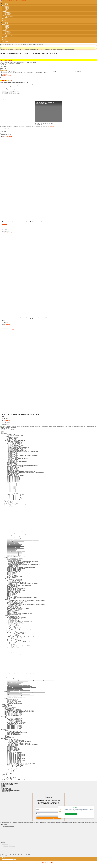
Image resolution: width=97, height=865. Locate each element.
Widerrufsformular (6, 791)
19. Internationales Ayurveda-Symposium (14, 679)
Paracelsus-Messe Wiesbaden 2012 (13, 480)
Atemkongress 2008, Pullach (12, 464)
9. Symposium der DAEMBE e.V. (13, 634)
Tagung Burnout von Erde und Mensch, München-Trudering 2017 (19, 686)
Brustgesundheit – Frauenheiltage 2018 (14, 693)
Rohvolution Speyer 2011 (11, 491)
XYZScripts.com (53, 862)
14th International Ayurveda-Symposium (14, 603)
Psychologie (6, 7)
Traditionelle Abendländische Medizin (11, 503)
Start (1, 49)
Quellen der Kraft (10, 515)
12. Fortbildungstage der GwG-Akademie (15, 442)
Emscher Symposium (11, 665)
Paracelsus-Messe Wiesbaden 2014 (13, 642)
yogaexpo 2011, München (11, 598)
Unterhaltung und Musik (9, 737)
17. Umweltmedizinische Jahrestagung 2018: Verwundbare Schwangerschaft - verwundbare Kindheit (26, 692)
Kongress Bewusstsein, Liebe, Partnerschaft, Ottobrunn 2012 (18, 608)
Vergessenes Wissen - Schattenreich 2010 (14, 576)
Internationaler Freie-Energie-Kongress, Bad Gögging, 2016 (18, 667)
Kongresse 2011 (7, 578)
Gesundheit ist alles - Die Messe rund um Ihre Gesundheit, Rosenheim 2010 (21, 471)
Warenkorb (4, 860)
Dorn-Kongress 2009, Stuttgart (12, 468)
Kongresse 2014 (7, 630)
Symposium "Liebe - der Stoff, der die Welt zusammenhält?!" (18, 694)
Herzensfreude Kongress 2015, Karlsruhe (14, 653)
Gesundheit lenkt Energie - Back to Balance (12, 709)
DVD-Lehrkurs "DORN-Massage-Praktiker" (15, 435)
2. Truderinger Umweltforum (12, 662)
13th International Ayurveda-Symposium (14, 443)
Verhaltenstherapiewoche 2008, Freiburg (14, 495)
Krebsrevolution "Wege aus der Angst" (14, 701)
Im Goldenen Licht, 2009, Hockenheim (14, 545)
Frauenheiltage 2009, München (13, 470)
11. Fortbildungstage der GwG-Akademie (14, 579)
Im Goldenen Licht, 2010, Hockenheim (14, 570)
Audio (3, 18)
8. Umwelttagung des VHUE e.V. (13, 460)
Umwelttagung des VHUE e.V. (12, 702)
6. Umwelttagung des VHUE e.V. (13, 456)
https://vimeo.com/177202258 (53, 126)
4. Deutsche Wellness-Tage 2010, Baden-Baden (15, 449)
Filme (3, 15)
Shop (3, 49)
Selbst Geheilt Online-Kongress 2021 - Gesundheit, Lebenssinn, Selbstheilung (19, 711)
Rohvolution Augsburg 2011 (12, 485)
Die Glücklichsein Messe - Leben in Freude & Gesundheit (17, 681)
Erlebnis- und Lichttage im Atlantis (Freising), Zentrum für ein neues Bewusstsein (22, 636)
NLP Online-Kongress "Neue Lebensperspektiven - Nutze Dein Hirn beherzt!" (19, 710)
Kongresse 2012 (7, 599)
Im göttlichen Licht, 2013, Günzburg (14, 627)
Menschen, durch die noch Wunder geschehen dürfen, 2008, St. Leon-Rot (21, 521)
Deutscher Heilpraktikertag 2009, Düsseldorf (15, 466)
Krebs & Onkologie (8, 500)
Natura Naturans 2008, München (13, 474)
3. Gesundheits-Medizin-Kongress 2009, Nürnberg (16, 448)
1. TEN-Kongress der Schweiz (12, 631)
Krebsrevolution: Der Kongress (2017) (14, 683)
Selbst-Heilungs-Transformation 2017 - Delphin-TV (14, 712)
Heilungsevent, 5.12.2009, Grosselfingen (14, 544)
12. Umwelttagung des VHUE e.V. (13, 678)
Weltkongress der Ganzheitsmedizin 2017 (14, 688)
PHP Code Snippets (44, 862)
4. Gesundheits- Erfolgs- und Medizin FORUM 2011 (16, 450)
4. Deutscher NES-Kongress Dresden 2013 (15, 622)
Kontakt (3, 785)
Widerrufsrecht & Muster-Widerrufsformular (11, 790)
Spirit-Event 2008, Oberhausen (13, 525)
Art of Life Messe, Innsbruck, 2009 (13, 749)
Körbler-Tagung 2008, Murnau (13, 473)
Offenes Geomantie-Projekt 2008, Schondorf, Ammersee (17, 523)
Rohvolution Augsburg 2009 (12, 483)
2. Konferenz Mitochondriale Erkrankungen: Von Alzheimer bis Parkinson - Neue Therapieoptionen (26, 604)
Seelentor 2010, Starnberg (12, 575)
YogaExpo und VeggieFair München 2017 (15, 689)
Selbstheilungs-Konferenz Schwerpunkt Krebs (13, 713)
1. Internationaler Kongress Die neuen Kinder (15, 740)
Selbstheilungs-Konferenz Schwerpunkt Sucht (13, 714)
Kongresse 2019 (7, 698)
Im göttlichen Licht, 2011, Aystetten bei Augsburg (16, 590)
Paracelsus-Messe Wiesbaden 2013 (13, 481)
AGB (3, 787)
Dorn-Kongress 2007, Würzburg (13, 467)
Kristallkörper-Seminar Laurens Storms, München (18, 506)
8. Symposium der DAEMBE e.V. (13, 459)
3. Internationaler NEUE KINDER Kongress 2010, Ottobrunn (18, 562)
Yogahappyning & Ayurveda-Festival (14, 614)
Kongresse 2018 (7, 691)
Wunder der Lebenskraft (8, 16)
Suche (3, 858)
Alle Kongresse (7, 14)
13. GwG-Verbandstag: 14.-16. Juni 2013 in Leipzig (16, 617)
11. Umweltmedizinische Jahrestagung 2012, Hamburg (17, 601)
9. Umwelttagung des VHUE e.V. (13, 635)
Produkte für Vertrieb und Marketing (14, 734)
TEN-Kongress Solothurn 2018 (13, 696)
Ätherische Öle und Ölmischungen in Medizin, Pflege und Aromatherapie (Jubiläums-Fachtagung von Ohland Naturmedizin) (30, 680)
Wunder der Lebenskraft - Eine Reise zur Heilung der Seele (15, 504)
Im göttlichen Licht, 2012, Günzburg (14, 607)
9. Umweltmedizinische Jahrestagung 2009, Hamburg (17, 461)
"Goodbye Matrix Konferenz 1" (10, 707)
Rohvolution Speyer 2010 (11, 490)
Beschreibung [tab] (4, 74)
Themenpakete (7, 736)
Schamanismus (9, 767)
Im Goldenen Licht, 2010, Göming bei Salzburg (16, 568)
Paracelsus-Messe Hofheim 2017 (13, 684)
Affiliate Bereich (5, 844)
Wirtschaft (6, 9)
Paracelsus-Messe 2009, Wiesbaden (13, 547)
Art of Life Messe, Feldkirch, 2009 (13, 539)
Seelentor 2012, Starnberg (12, 612)
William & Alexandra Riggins (12, 509)
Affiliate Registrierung (6, 845)
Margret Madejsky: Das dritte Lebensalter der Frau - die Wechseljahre (8, 827)
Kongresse (4, 11)
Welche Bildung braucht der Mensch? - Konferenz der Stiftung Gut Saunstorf (21, 687)
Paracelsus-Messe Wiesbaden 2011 (13, 479)
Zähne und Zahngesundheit (9, 510)
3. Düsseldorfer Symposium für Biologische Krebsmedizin (18, 447)
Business (6, 730)
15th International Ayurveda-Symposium (14, 618)
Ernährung (6, 436)
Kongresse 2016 (7, 658)
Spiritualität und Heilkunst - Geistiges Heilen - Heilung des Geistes (19, 613)
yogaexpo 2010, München (11, 577)
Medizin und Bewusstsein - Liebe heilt (14, 640)
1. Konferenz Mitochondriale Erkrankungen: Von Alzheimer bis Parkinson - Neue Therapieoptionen (26, 600)
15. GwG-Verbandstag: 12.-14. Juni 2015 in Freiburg (17, 651)
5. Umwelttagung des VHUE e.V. (13, 454)
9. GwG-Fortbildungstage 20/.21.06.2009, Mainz (16, 537)
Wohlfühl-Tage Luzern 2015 (12, 656)
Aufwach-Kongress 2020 (9, 708)
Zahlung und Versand (6, 789)
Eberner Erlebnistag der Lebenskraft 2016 (15, 664)
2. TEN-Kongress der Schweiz (12, 661)
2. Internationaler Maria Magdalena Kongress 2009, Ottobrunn (19, 741)
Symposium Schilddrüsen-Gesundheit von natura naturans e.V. (19, 629)
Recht (5, 735)
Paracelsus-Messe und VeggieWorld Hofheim (15, 655)
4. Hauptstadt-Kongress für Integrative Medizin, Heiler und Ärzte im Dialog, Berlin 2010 (23, 451)
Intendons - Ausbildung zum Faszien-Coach (15, 638)
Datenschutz (74, 822)
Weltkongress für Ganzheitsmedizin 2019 (14, 703)
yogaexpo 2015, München (11, 657)
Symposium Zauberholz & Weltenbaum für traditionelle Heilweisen (19, 645)
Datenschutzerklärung (6, 788)
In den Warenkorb (3, 70)
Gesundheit (6, 6)
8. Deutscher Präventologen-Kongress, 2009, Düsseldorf (17, 458)
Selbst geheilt (6, 17)
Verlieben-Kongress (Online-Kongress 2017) (12, 715)
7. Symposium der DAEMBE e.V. (13, 457)
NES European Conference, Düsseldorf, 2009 (15, 475)
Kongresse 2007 (7, 513)
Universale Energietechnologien (13, 646)
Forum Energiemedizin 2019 (12, 700)
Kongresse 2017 (7, 677)
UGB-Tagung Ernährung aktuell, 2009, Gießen (16, 494)
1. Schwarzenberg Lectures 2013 (13, 616)
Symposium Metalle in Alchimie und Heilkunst (15, 644)
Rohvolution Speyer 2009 (11, 489)
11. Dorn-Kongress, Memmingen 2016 (14, 659)
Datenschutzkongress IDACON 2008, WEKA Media (17, 732)
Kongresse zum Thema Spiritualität (11, 739)
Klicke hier (10, 60)
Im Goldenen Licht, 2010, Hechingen (14, 569)
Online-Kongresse (7, 13)
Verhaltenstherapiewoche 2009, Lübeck (14, 498)
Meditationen (7, 772)
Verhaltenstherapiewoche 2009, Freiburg (14, 497)
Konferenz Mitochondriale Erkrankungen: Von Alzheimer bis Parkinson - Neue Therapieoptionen (25, 472)
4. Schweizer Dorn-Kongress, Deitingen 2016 (15, 663)
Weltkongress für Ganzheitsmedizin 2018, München (16, 697)
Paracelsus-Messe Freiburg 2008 (13, 476)
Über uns (6, 4)
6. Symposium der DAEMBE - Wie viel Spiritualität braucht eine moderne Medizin (22, 455)
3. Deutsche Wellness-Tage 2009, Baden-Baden (15, 445)
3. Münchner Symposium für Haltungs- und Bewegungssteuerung (19, 621)
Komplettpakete (7, 12)
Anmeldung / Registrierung (7, 784)
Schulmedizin (9, 492)
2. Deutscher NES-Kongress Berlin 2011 (14, 444)
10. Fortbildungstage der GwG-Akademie (15, 558)
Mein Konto (4, 857)
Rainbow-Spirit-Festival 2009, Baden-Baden (15, 548)
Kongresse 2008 (7, 516)
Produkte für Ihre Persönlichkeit (13, 733)
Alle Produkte (4, 20)
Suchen (12, 429)
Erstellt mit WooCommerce (14, 855)
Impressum (4, 786)
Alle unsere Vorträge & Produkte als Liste (10, 783)
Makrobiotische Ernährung (12, 438)
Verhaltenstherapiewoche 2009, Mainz (14, 499)
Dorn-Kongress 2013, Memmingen (13, 626)
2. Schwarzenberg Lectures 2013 (13, 620)
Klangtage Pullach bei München (13, 639)
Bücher (3, 19)
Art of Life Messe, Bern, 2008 (12, 463)
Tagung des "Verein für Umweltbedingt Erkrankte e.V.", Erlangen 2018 (20, 695)
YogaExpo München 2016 (12, 676)
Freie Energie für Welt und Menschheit (14, 637)
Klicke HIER (9, 80)
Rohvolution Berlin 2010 (11, 486)
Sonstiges (6, 10)
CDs (3, 431)
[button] (11, 69)
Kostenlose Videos (5, 704)
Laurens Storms (10, 505)
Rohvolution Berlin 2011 (11, 487)
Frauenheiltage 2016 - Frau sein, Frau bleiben (15, 666)
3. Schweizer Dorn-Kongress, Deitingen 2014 (15, 633)
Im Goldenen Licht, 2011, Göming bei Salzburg (16, 588)
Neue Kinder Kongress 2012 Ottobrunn (14, 609)
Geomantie (9, 751)
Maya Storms (9, 507)
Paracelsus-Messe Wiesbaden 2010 (13, 478)
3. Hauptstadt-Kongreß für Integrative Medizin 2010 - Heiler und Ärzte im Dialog (22, 561)
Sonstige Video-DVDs (8, 502)
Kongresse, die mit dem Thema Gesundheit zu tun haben (15, 440)
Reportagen (9, 482)
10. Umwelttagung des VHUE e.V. (13, 650)
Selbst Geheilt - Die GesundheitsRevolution (12, 501)
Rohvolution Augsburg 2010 (12, 484)
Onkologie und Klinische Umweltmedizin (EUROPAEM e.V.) (18, 641)
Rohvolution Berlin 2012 (11, 488)
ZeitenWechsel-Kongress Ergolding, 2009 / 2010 (16, 556)
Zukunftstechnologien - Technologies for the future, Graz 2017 (18, 690)
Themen (3, 5)
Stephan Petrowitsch (11, 508)
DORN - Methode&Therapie (9, 434)
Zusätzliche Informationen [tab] (7, 75)
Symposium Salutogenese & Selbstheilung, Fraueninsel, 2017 (18, 685)
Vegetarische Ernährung (11, 439)
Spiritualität (6, 8)
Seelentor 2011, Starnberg (12, 596)
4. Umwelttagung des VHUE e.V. (13, 452)
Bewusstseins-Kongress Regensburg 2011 (14, 586)
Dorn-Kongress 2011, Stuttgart (12, 469)
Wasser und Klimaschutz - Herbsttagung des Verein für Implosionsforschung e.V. (22, 647)
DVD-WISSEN (5, 3)
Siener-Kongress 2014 (11, 643)
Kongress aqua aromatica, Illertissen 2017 (15, 682)
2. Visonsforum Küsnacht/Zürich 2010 (14, 560)
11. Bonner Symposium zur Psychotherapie (15, 441)
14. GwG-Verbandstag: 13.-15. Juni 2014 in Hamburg (17, 632)
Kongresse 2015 (12, 49)
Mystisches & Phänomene (7, 705)
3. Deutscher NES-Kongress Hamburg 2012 (15, 446)
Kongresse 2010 (7, 557)
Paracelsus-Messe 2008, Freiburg (13, 524)
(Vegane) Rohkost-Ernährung (12, 437)
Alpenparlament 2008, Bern (12, 462)
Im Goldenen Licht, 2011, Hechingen (14, 589)
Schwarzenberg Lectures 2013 (12, 493)
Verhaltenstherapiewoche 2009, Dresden (14, 496)
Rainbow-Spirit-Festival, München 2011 (14, 592)
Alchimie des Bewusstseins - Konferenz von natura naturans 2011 (19, 585)
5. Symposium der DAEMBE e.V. (13, 453)
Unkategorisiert (5, 774)
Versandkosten (7, 227)
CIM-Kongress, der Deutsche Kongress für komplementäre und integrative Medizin (23, 465)
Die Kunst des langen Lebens (12, 699)
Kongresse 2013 (7, 615)
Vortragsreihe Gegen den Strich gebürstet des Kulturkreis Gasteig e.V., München (22, 597)
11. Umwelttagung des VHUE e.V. (13, 660)
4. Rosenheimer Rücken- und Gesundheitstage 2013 (16, 623)
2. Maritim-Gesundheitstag (12, 619)
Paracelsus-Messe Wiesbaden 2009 (13, 477)
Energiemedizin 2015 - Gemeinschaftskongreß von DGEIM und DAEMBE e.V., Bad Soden (32, 49)
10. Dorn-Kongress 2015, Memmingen (14, 649)
